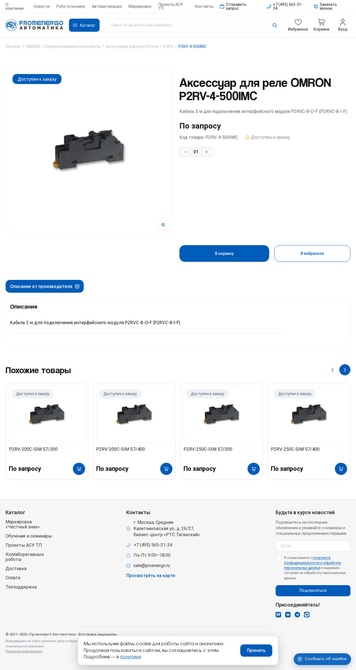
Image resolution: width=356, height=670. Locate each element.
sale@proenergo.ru (152, 565)
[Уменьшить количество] (185, 152)
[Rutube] (278, 614)
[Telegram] (297, 614)
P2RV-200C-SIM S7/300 (33, 449)
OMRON (33, 46)
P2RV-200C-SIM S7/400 (120, 449)
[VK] (288, 614)
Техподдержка (21, 587)
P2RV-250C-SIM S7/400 (295, 449)
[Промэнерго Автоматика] (34, 25)
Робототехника (70, 6)
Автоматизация (107, 6)
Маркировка (139, 6)
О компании (15, 6)
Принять (256, 650)
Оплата (13, 577)
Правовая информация (24, 651)
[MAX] (307, 614)
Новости (42, 6)
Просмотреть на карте (150, 575)
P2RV (168, 46)
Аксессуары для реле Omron (132, 46)
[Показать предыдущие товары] (332, 369)
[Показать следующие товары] (344, 369)
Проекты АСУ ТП (170, 6)
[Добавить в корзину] (79, 469)
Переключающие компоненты (72, 46)
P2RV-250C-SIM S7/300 (208, 449)
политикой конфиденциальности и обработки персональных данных (312, 563)
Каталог (13, 46)
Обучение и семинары (29, 536)
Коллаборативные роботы (25, 557)
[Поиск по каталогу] (194, 25)
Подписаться (313, 591)
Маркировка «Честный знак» (23, 524)
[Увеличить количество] (206, 152)
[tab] (45, 286)
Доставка (16, 568)
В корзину (224, 253)
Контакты (204, 6)
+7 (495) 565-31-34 (153, 545)
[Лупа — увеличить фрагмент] (163, 225)
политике (130, 657)
